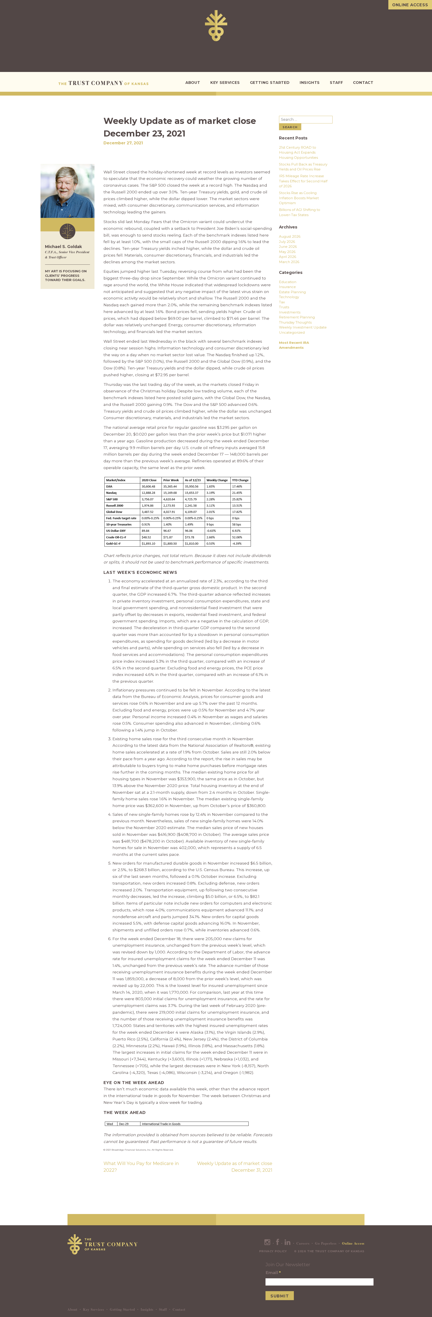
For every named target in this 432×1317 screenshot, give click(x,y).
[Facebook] (277, 1243)
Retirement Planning (297, 317)
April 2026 (287, 257)
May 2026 (287, 252)
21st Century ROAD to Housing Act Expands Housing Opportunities (298, 152)
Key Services (225, 82)
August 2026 (289, 236)
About (192, 82)
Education (287, 282)
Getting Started (270, 82)
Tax (282, 302)
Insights (310, 82)
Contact (363, 82)
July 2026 (287, 241)
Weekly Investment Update (303, 327)
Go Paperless (325, 1243)
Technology (289, 297)
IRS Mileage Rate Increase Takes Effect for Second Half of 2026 (303, 181)
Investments (289, 312)
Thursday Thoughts (295, 322)
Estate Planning (292, 292)
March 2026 (289, 262)
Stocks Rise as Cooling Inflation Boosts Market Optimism (299, 198)
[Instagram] (267, 1243)
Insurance (287, 287)
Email (273, 1272)
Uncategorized (292, 332)
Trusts (284, 307)
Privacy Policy (273, 1251)
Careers (302, 1243)
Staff (336, 82)
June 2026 (288, 246)
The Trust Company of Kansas (103, 83)
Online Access (410, 4)
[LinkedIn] (288, 1243)
